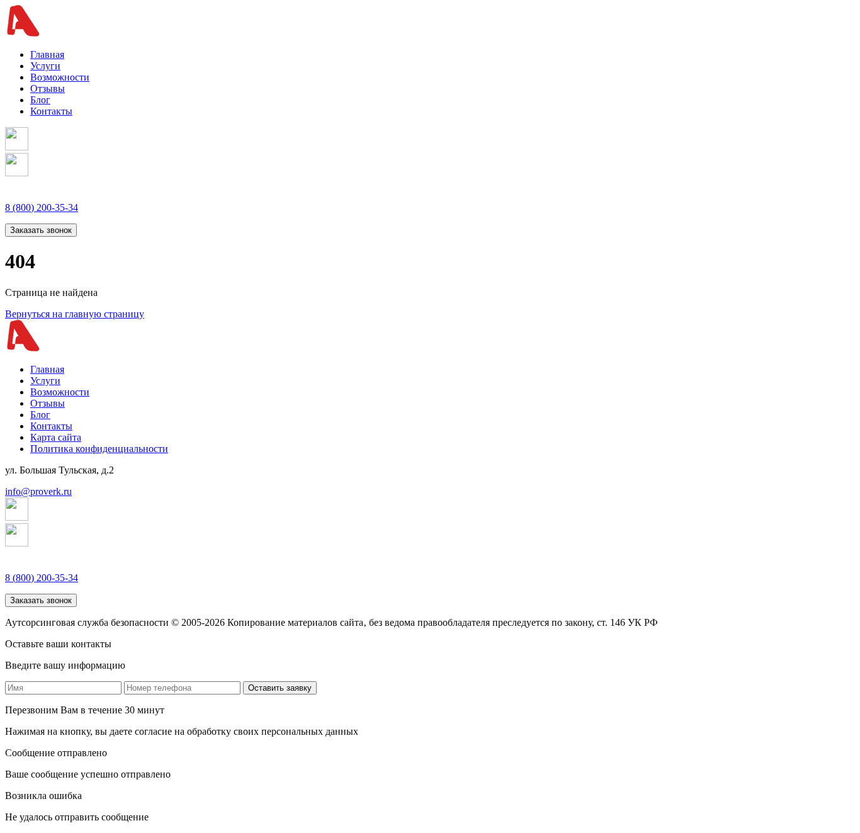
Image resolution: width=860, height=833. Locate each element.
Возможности (59, 77)
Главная (47, 54)
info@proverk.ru (38, 491)
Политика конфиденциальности (99, 448)
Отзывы (47, 88)
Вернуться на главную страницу (74, 314)
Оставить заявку (280, 688)
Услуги (45, 65)
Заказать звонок (41, 230)
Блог (40, 99)
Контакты (51, 111)
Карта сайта (55, 437)
